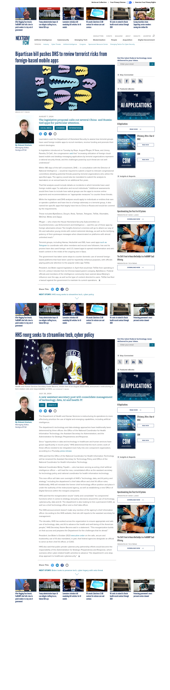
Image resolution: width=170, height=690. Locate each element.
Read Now (134, 129)
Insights (137, 36)
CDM (138, 153)
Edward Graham (25, 145)
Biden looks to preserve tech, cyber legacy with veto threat (77, 570)
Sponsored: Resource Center (98, 44)
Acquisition (127, 40)
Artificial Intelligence (43, 40)
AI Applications (122, 123)
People (114, 40)
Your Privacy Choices (118, 2)
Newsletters (98, 36)
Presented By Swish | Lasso (128, 215)
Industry (46, 44)
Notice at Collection (99, 2)
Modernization (99, 40)
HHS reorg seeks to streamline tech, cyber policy (73, 294)
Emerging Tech (81, 40)
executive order (78, 535)
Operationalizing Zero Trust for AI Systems (131, 211)
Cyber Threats (56, 44)
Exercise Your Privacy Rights (145, 2)
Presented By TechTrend (127, 263)
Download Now (133, 219)
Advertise (147, 36)
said (71, 153)
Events (109, 36)
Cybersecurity (63, 40)
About (128, 36)
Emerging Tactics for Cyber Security (122, 44)
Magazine (119, 36)
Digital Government (146, 40)
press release (66, 451)
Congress (83, 44)
